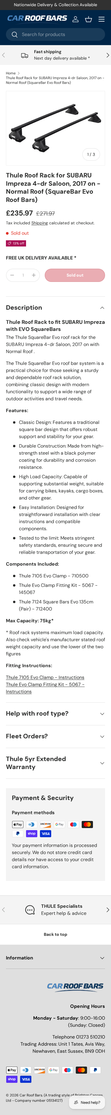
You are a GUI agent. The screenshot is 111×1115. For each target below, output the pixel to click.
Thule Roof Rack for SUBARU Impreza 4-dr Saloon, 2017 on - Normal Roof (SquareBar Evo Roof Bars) (55, 80)
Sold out (75, 275)
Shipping (39, 223)
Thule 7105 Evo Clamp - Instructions (45, 677)
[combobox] (55, 34)
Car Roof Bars (31, 1095)
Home (11, 73)
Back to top (55, 934)
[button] (88, 19)
